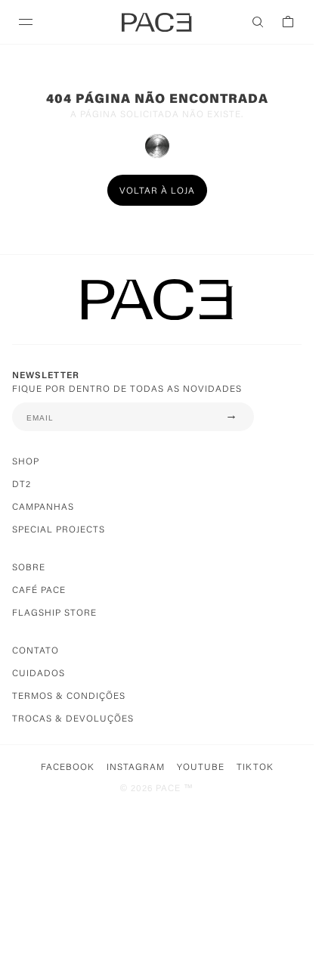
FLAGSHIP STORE (54, 613)
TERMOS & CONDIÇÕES (68, 696)
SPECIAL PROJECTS (58, 530)
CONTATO (35, 651)
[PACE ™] (157, 312)
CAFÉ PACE (39, 590)
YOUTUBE (200, 767)
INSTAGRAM (136, 767)
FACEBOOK (67, 767)
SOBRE (28, 568)
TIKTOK (255, 767)
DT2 (21, 484)
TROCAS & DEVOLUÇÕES (73, 719)
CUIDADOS (38, 673)
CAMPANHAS (43, 507)
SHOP (25, 462)
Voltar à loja (157, 191)
